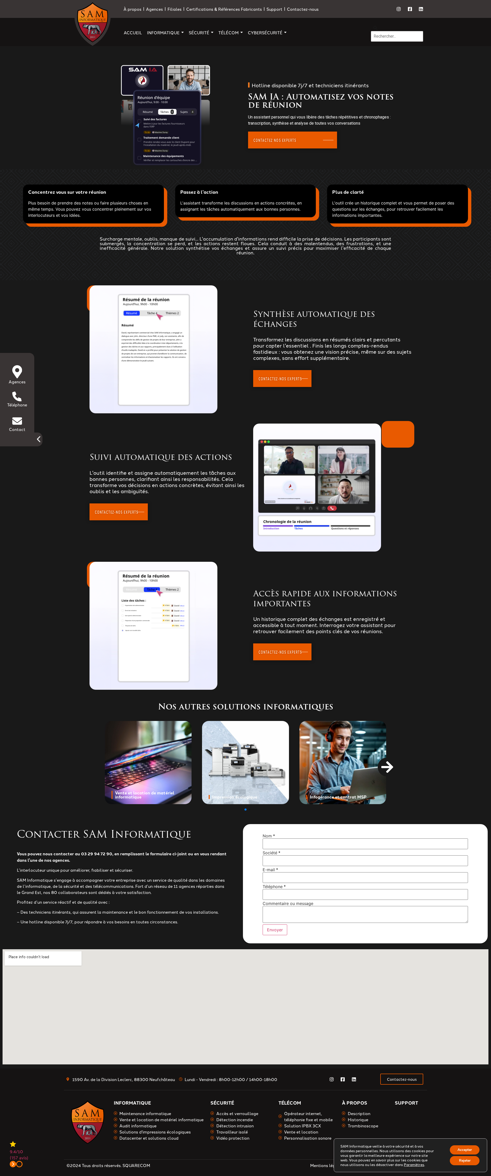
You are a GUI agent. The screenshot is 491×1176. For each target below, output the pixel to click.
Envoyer (275, 929)
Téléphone (274, 886)
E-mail (270, 869)
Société (271, 852)
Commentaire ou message (288, 903)
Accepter (464, 1149)
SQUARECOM (136, 1165)
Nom (269, 836)
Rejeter (465, 1160)
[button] (384, 764)
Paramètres (414, 1164)
